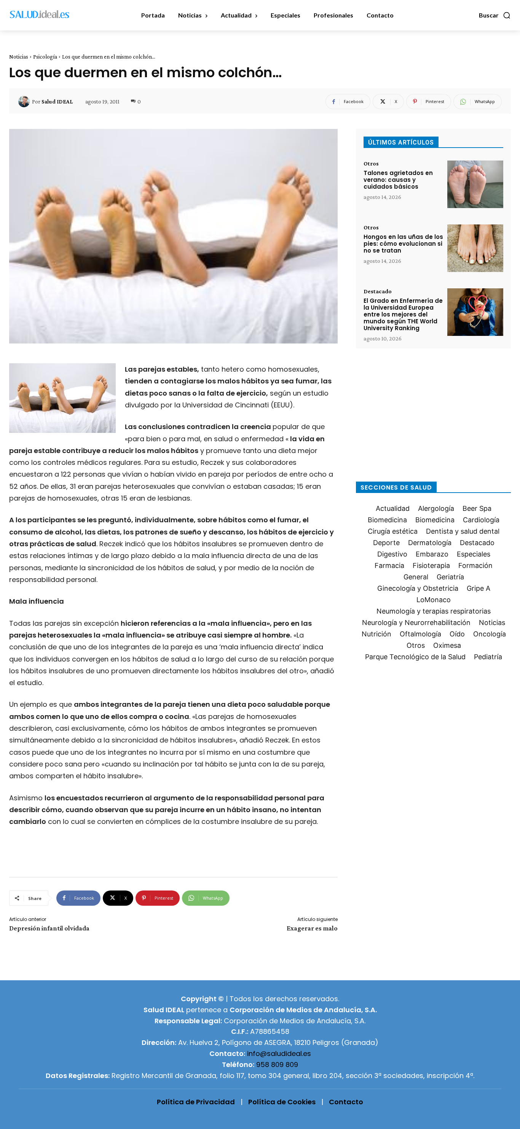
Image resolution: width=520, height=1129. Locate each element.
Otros (371, 164)
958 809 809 (277, 1064)
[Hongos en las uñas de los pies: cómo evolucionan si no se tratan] (475, 248)
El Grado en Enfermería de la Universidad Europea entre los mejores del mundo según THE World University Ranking (403, 314)
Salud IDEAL (57, 102)
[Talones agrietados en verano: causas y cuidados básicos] (475, 184)
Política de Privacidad (196, 1102)
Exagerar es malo (312, 928)
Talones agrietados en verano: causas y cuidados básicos (398, 180)
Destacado (378, 291)
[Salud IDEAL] (25, 101)
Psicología (45, 57)
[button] (495, 15)
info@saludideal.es (279, 1053)
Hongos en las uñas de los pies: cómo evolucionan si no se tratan (403, 243)
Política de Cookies (282, 1102)
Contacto (346, 1102)
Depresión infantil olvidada (49, 928)
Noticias (18, 57)
